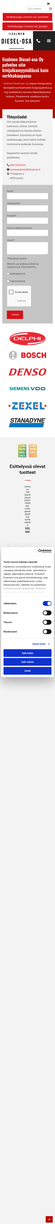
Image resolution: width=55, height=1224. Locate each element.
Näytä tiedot (39, 644)
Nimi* (10, 191)
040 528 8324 (17, 165)
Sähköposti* (14, 203)
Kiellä (28, 670)
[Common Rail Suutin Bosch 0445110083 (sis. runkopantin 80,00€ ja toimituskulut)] (27, 480)
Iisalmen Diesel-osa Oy (15, 83)
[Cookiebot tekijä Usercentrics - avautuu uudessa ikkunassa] (38, 551)
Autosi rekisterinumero (19, 227)
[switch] (47, 612)
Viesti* (11, 240)
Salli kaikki (27, 653)
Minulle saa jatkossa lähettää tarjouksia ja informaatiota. (23, 265)
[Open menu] (49, 41)
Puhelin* (11, 215)
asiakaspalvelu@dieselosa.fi (25, 169)
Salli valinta (27, 662)
